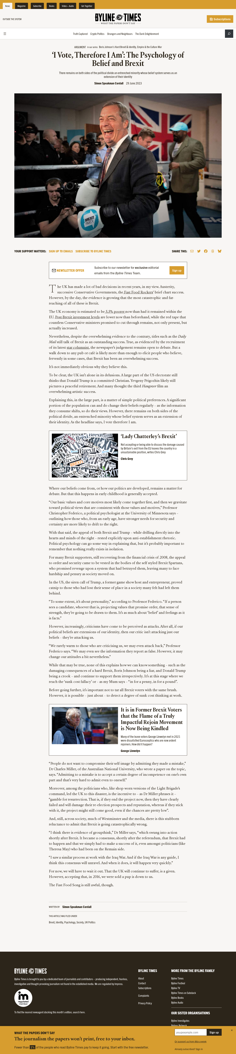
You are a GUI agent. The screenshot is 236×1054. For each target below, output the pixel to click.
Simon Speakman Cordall (108, 83)
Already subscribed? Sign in (189, 1049)
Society (80, 922)
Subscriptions (221, 19)
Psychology (69, 922)
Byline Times (177, 978)
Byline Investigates (180, 1020)
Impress (118, 983)
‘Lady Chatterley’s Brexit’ (149, 436)
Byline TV (175, 988)
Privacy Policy (145, 1003)
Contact (142, 983)
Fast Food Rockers (138, 292)
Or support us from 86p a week (190, 1041)
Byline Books (177, 997)
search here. (79, 1012)
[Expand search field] (229, 34)
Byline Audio (177, 1002)
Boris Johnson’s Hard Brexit (112, 47)
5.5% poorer (115, 312)
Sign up (176, 270)
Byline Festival (178, 983)
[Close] (232, 1030)
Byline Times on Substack (183, 992)
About (141, 978)
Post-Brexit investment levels (77, 317)
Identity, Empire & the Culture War (145, 47)
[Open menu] (5, 34)
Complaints (143, 995)
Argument (80, 47)
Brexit (52, 922)
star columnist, (78, 348)
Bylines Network (179, 1025)
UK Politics (90, 922)
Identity (59, 922)
